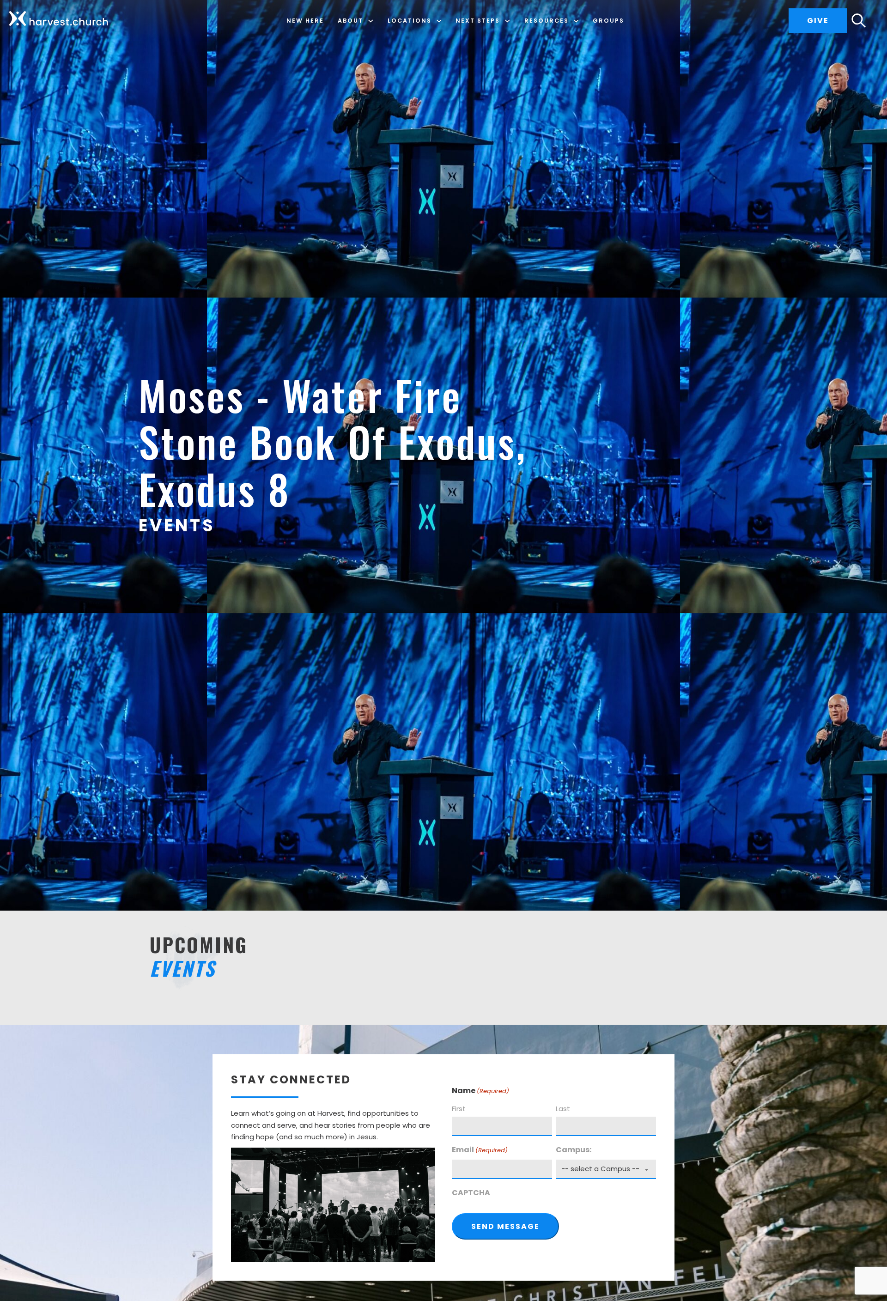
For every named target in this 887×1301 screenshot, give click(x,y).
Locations (409, 20)
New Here (305, 20)
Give (818, 20)
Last (563, 1108)
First (459, 1108)
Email (480, 1149)
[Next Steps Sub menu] (507, 21)
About (350, 20)
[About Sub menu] (371, 21)
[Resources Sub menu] (576, 21)
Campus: (573, 1149)
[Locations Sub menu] (439, 21)
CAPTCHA (471, 1192)
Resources (546, 20)
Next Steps (478, 20)
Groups (608, 20)
